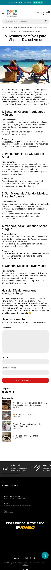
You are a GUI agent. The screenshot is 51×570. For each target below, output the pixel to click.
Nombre (5, 357)
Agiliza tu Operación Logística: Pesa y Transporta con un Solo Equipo (30, 404)
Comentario (6, 327)
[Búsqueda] (46, 21)
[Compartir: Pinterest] (10, 392)
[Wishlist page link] (38, 13)
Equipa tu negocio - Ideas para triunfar (20, 27)
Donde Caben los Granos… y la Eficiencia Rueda (27, 425)
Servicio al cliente (10, 485)
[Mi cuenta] (43, 13)
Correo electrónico (9, 368)
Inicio (3, 27)
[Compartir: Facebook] (3, 392)
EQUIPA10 (38, 2)
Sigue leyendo (7, 398)
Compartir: (6, 388)
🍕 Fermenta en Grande (23, 415)
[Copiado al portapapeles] (13, 392)
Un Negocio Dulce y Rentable (26, 436)
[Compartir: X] (6, 392)
